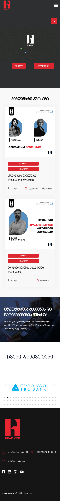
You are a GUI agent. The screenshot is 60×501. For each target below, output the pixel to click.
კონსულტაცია (44, 66)
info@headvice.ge (16, 461)
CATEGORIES (9, 493)
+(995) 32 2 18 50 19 (46, 452)
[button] (4, 397)
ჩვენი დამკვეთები (30, 357)
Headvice (27, 493)
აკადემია (19, 66)
